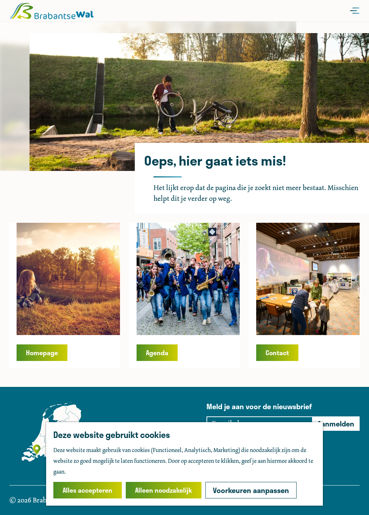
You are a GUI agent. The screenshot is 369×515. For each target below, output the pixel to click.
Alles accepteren (87, 490)
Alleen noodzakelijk (163, 490)
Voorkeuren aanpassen (251, 490)
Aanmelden (335, 423)
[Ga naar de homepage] (51, 11)
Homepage (42, 353)
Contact (277, 353)
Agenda (157, 353)
